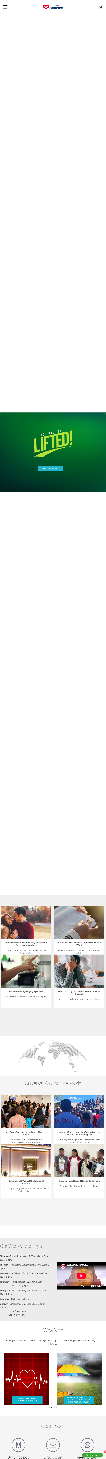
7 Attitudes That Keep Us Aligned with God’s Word (79, 943)
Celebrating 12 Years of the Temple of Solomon (26, 1182)
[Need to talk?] (87, 1445)
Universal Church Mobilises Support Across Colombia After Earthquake (79, 1133)
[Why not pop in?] (18, 1445)
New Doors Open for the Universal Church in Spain (26, 1133)
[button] (101, 7)
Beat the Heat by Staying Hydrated (26, 991)
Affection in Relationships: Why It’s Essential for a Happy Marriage (26, 943)
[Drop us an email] (53, 1445)
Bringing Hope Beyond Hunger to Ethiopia (79, 1181)
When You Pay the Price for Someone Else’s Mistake (79, 992)
